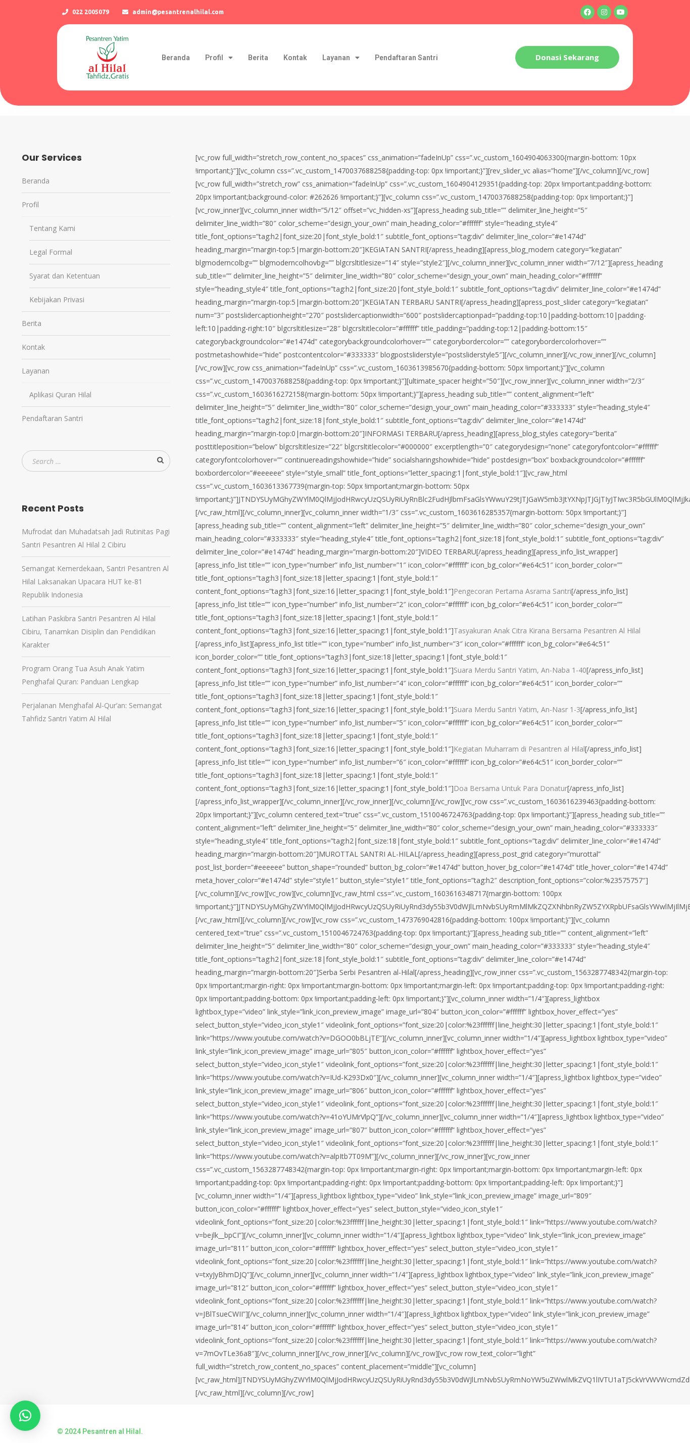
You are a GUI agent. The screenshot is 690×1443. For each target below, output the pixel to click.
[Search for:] (96, 461)
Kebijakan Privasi (56, 299)
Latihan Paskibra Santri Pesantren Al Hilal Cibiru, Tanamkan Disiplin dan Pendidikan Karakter (89, 631)
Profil (214, 58)
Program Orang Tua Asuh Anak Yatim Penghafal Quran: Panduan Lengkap (83, 675)
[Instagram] (604, 12)
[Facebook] (587, 12)
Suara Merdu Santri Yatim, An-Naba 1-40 (520, 670)
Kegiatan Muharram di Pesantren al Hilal (519, 749)
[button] (567, 57)
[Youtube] (621, 12)
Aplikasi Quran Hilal (60, 394)
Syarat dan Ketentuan (64, 276)
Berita (258, 58)
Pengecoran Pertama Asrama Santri (512, 591)
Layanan (336, 58)
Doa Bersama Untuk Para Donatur (510, 788)
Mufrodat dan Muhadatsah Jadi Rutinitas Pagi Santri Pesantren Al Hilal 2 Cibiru (96, 538)
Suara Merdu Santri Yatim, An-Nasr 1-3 (517, 709)
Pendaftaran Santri (406, 58)
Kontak (295, 58)
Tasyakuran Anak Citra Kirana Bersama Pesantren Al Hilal (547, 630)
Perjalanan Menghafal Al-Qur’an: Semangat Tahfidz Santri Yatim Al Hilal (92, 712)
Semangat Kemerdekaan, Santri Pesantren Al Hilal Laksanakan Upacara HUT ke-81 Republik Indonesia (95, 581)
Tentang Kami (52, 228)
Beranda (176, 58)
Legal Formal (50, 252)
